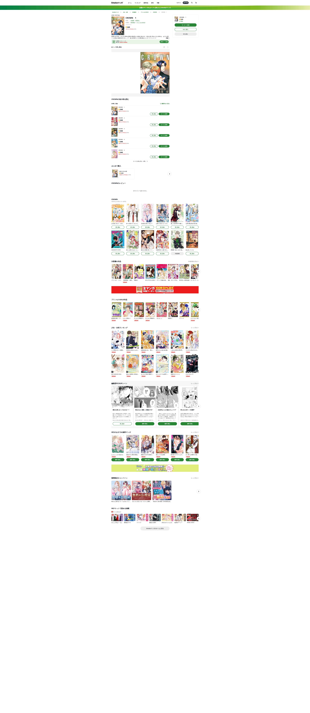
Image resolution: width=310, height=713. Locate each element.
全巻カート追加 (164, 41)
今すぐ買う (185, 29)
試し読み (154, 114)
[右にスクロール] (168, 47)
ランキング (137, 3)
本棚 (158, 3)
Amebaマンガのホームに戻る (155, 528)
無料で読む (145, 423)
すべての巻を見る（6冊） (139, 161)
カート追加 (186, 25)
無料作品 (146, 3)
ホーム (130, 3)
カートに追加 (164, 114)
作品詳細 (177, 253)
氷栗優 (132, 20)
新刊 (152, 3)
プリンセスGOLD (141, 22)
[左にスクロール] (164, 47)
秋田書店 (133, 22)
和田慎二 (137, 20)
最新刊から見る (166, 103)
